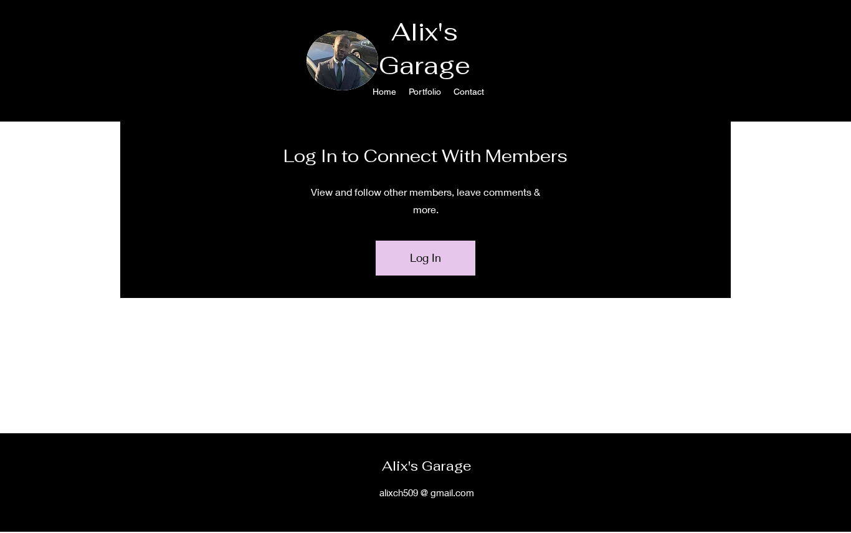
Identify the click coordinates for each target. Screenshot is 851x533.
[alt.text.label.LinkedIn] (795, 73)
